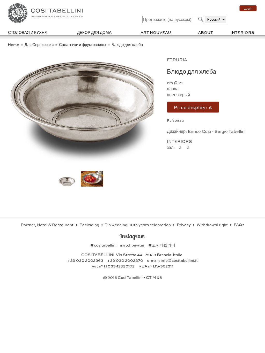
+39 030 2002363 (85, 260)
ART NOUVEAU (156, 32)
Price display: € (193, 107)
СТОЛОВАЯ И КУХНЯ (27, 32)
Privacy (184, 224)
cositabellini (103, 245)
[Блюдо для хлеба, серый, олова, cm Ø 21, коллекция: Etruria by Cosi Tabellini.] (92, 185)
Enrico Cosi (199, 131)
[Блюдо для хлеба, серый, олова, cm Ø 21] (86, 161)
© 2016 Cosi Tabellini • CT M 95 (132, 277)
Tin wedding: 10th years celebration (138, 224)
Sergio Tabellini (230, 131)
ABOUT (205, 32)
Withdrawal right (213, 224)
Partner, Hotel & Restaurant (47, 224)
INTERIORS (242, 32)
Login (248, 8)
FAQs (239, 224)
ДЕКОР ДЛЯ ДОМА (94, 32)
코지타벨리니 (161, 245)
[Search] (200, 19)
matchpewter (132, 245)
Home (14, 44)
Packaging (89, 224)
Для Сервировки (39, 44)
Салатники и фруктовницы (83, 44)
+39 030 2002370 (125, 260)
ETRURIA (177, 60)
